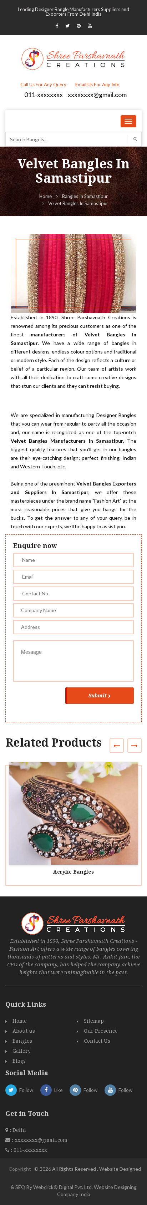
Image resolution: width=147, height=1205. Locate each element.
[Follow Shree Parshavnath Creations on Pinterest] (79, 26)
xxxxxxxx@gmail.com (97, 94)
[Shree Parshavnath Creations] (73, 58)
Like (58, 1090)
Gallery (21, 1051)
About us (23, 1031)
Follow (26, 1090)
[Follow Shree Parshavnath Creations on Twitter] (67, 26)
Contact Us (97, 1041)
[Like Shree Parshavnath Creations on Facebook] (57, 26)
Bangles (22, 1041)
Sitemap (94, 1021)
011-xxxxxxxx (43, 94)
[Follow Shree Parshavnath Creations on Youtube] (90, 26)
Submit (97, 695)
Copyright (20, 1169)
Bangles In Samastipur (85, 196)
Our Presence (101, 1031)
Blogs (19, 1061)
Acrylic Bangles (73, 872)
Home (45, 196)
